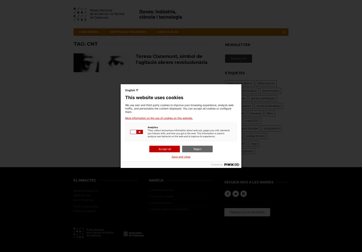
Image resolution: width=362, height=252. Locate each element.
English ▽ (131, 90)
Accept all (165, 149)
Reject (197, 149)
